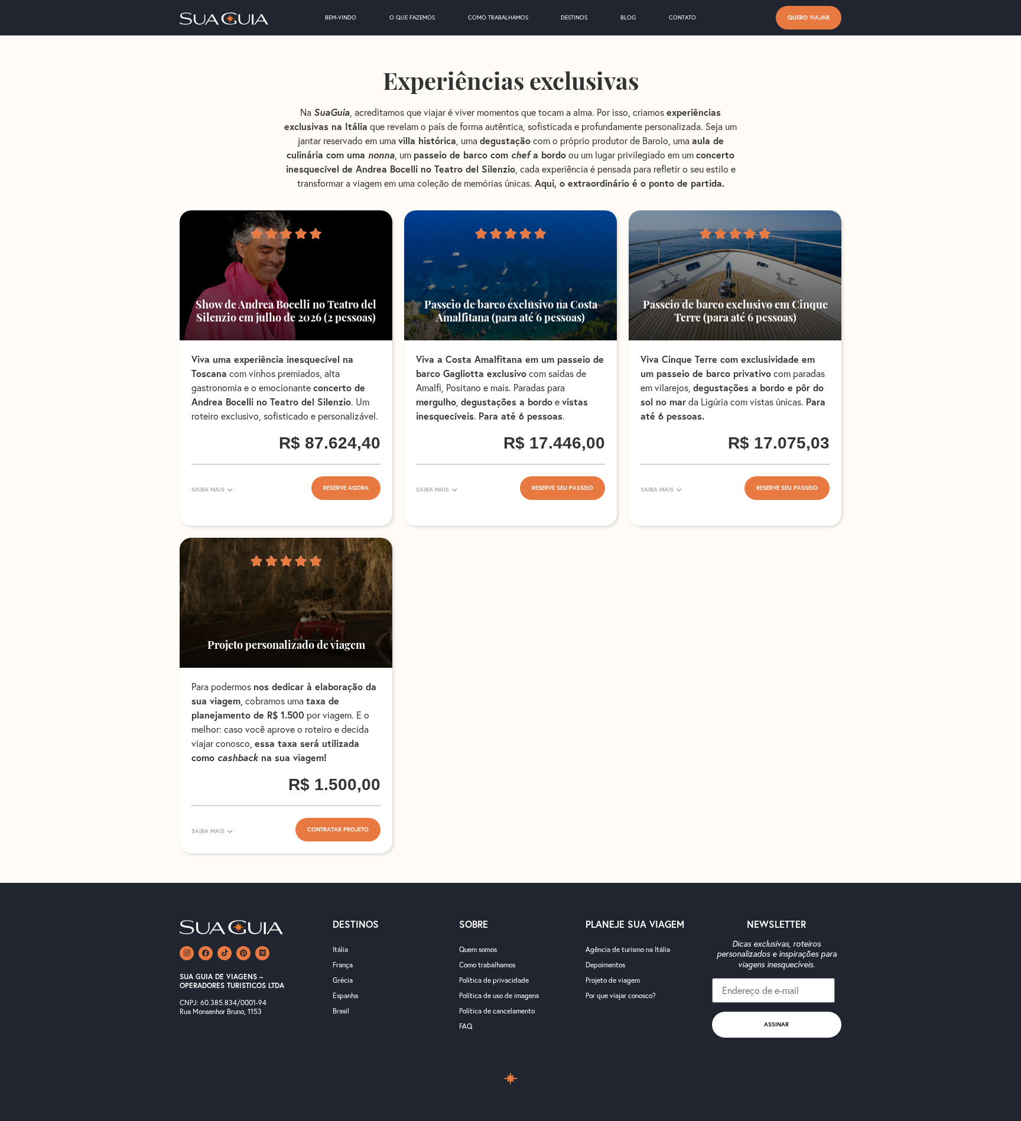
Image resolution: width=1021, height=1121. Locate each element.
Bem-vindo (340, 17)
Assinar (776, 1024)
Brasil (341, 1010)
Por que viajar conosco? (621, 995)
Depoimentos (605, 964)
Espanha (345, 995)
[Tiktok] (224, 953)
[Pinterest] (243, 953)
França (343, 964)
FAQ (465, 1026)
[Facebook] (206, 953)
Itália (340, 949)
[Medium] (262, 953)
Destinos (574, 17)
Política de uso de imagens (499, 995)
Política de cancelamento (497, 1010)
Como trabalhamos (498, 17)
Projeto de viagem (613, 980)
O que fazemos (412, 17)
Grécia (343, 980)
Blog (628, 17)
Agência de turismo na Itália (628, 949)
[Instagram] (187, 953)
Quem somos (478, 949)
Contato (682, 17)
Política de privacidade (494, 980)
